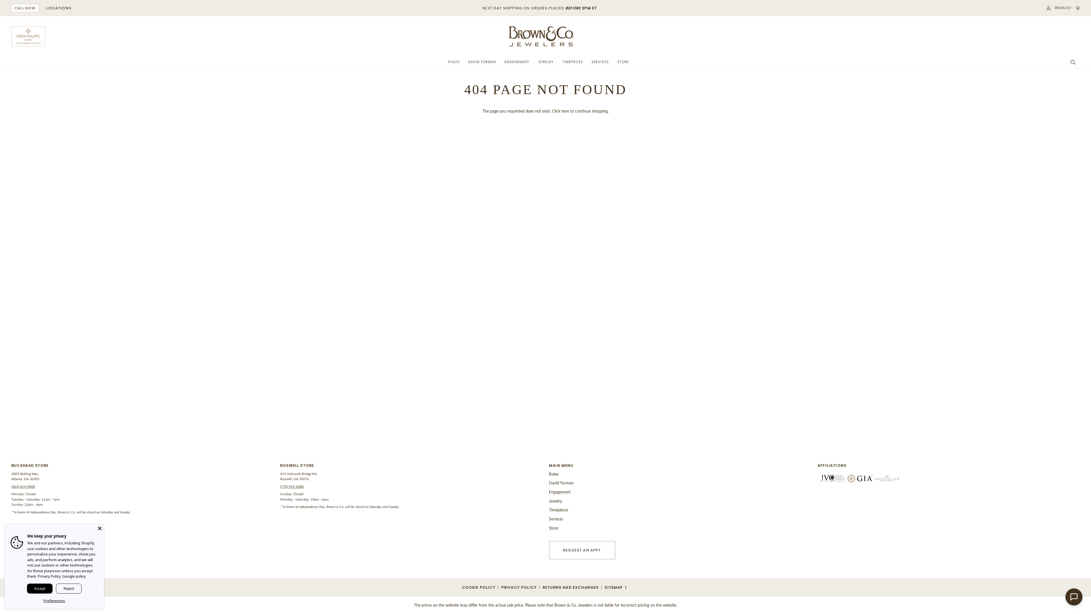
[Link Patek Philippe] (28, 36)
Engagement (560, 491)
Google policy (74, 576)
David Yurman (561, 482)
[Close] (100, 528)
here (565, 111)
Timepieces (558, 509)
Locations (58, 8)
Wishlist (1063, 8)
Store (553, 528)
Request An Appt (582, 550)
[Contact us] (1073, 596)
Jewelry (555, 501)
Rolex (554, 474)
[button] (454, 62)
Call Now (25, 8)
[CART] (1076, 8)
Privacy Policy (49, 576)
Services (556, 518)
